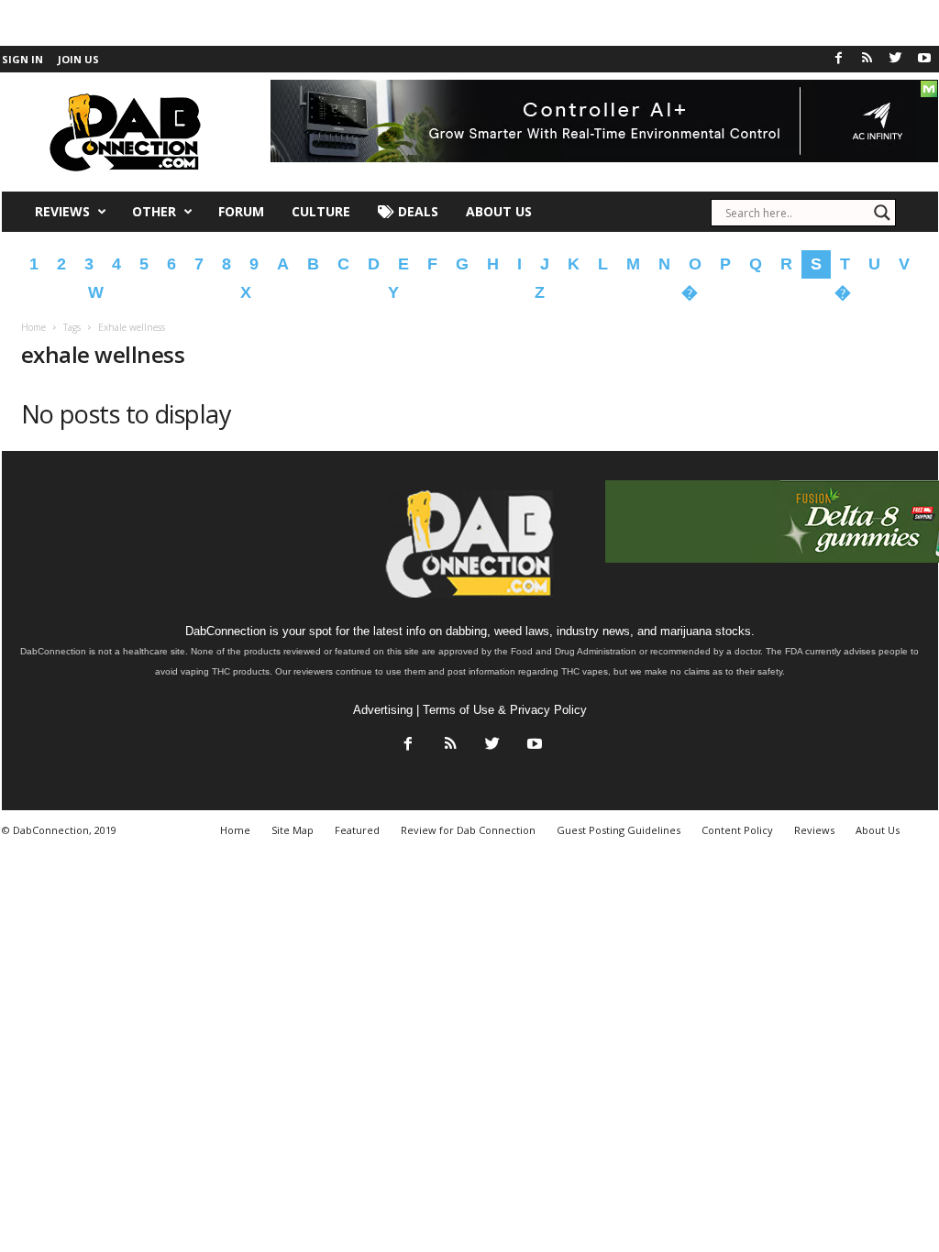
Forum (241, 211)
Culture (321, 211)
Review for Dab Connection (468, 830)
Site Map (292, 830)
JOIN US (78, 59)
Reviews (62, 211)
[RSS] (867, 59)
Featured (357, 830)
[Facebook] (839, 59)
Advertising (383, 710)
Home (33, 327)
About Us (499, 211)
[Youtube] (924, 59)
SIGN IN (22, 59)
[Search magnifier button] (882, 212)
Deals (416, 211)
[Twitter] (896, 59)
